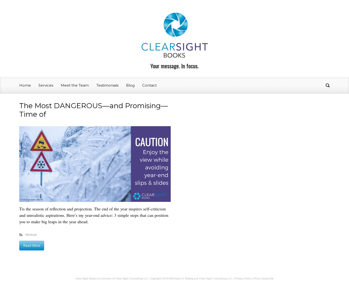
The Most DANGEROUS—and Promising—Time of (93, 110)
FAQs (257, 278)
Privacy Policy (243, 278)
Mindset (31, 234)
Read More (31, 245)
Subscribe (268, 278)
